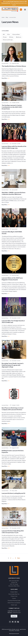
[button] (25, 9)
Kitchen (11, 37)
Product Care (14, 596)
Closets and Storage (8, 39)
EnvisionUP (17, 633)
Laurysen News (16, 34)
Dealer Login (14, 604)
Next (18, 558)
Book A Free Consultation (14, 602)
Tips (9, 34)
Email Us (14, 616)
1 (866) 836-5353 (16, 612)
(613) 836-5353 (16, 610)
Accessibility (17, 630)
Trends (5, 37)
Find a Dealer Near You (14, 594)
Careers (14, 598)
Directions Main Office (14, 586)
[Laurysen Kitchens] (10, 9)
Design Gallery (14, 592)
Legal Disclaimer (23, 629)
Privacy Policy (11, 630)
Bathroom (19, 37)
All (4, 34)
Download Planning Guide (14, 600)
